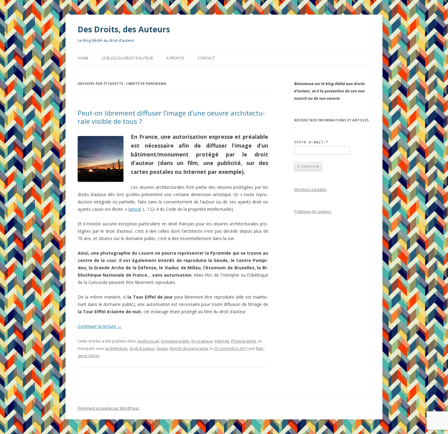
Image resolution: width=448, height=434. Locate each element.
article (135, 209)
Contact (206, 58)
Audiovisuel (148, 341)
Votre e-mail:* (311, 142)
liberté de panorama (189, 348)
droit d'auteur (142, 348)
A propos (175, 58)
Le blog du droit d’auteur (127, 58)
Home (83, 58)
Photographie (243, 341)
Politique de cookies (312, 211)
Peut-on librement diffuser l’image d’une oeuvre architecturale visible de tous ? (171, 116)
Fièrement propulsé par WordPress (108, 408)
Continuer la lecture (100, 326)
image (162, 348)
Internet (222, 341)
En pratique (202, 341)
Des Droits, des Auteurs (124, 29)
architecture (116, 348)
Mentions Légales (310, 189)
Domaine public (175, 341)
